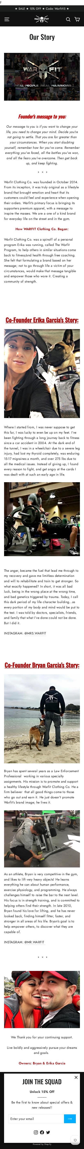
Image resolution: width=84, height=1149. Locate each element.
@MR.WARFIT (34, 942)
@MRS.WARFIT (35, 633)
